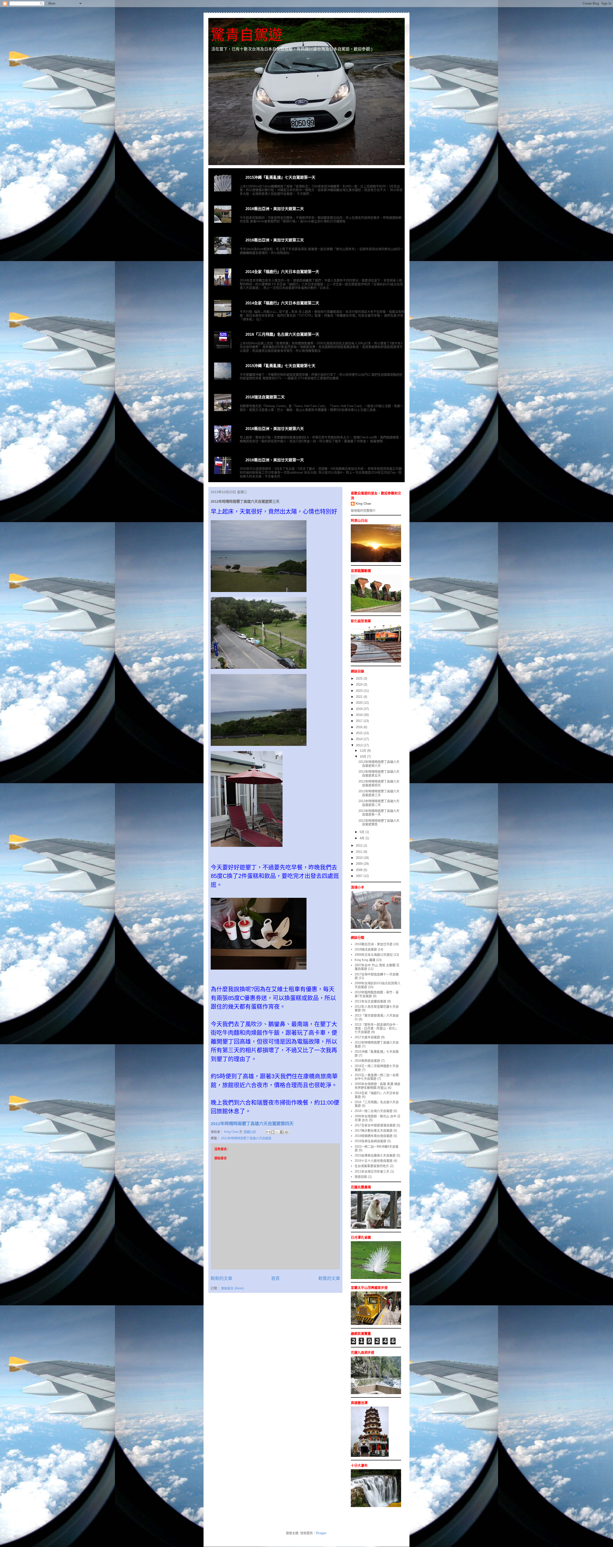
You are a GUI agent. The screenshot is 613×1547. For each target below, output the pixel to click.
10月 (363, 756)
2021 (359, 696)
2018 (359, 715)
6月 (362, 832)
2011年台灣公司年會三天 (372, 1171)
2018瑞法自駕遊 (366, 949)
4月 (362, 838)
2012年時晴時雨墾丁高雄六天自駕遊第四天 (378, 783)
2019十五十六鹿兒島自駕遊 (373, 1160)
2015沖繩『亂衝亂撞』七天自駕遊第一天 (280, 177)
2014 (359, 739)
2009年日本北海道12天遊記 (374, 954)
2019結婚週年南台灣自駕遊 (373, 1136)
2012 (359, 845)
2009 (359, 864)
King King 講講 (365, 960)
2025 (359, 678)
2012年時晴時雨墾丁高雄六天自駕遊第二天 (378, 803)
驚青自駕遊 (247, 35)
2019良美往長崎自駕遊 (370, 1141)
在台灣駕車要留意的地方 (372, 1166)
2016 (359, 727)
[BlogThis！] (272, 1132)
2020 (359, 702)
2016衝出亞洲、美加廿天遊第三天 (274, 240)
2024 (359, 684)
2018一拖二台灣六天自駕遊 (373, 1111)
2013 (359, 745)
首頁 (275, 1278)
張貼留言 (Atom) (232, 1288)
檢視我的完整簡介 (363, 510)
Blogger (321, 1533)
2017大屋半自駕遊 (367, 1037)
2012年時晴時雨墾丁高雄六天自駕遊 (246, 1138)
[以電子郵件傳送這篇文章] (268, 1132)
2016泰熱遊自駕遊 (367, 1060)
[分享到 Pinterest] (286, 1132)
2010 (359, 858)
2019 (359, 709)
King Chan (363, 503)
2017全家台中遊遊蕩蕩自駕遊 (375, 1125)
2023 (359, 691)
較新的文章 (221, 1278)
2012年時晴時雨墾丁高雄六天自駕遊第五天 (378, 773)
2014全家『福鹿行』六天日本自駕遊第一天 (282, 272)
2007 (359, 876)
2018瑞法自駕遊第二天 (265, 397)
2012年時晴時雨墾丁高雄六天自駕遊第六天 (378, 763)
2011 (359, 852)
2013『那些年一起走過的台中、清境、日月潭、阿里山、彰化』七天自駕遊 (377, 1028)
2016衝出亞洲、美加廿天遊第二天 (274, 209)
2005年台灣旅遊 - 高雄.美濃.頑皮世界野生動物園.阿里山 (377, 1085)
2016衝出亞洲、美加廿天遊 (373, 944)
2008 (359, 870)
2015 (359, 733)
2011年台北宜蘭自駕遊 (370, 1001)
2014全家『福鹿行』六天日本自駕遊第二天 (282, 303)
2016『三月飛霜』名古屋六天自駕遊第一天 (282, 334)
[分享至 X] (277, 1132)
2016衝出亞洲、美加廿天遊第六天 (274, 429)
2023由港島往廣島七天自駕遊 (375, 1155)
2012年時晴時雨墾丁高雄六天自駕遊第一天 (378, 812)
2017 (359, 721)
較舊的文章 (329, 1278)
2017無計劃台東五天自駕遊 (373, 1130)
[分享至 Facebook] (281, 1132)
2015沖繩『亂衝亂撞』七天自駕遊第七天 (280, 366)
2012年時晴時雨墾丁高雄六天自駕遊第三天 (378, 793)
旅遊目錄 (361, 1176)
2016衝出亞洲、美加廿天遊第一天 (274, 460)
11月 (363, 750)
